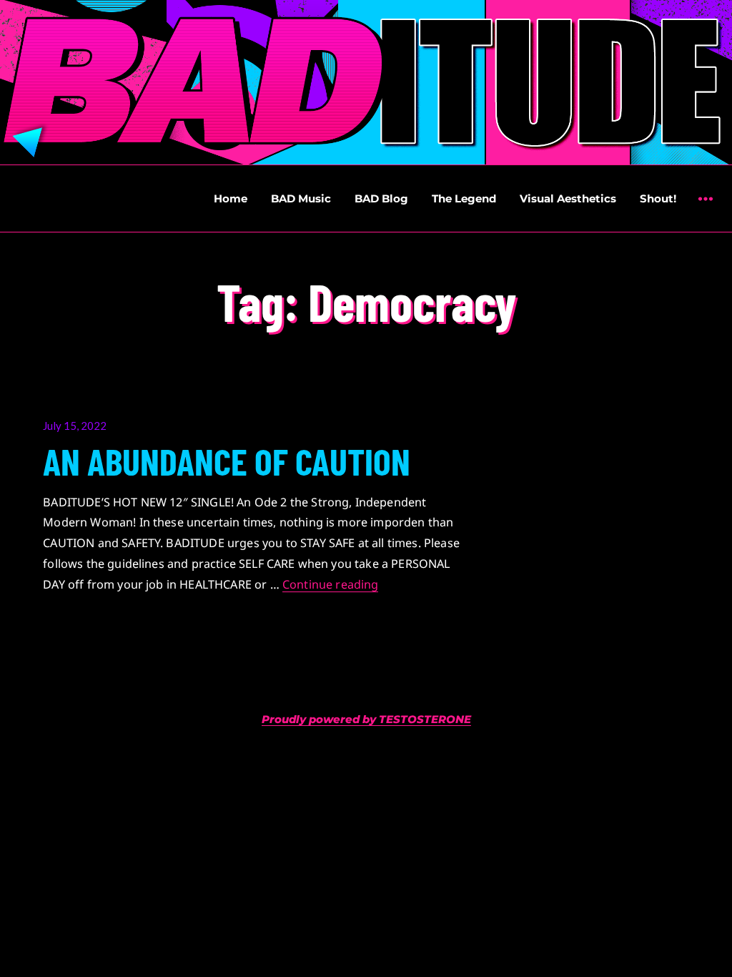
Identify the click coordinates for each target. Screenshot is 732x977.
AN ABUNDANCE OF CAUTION (226, 460)
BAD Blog (381, 198)
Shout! (658, 198)
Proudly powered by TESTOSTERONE (366, 719)
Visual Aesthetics (568, 198)
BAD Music (301, 198)
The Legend (464, 198)
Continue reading (330, 584)
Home (230, 198)
